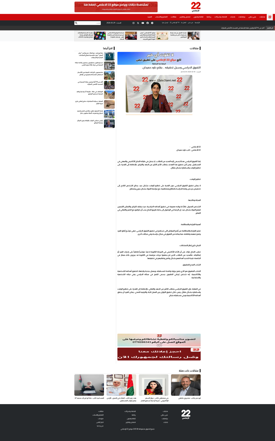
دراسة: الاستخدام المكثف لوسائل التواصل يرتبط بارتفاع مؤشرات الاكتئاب (116, 35)
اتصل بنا (183, 22)
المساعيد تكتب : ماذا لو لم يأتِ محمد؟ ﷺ (89, 398)
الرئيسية (197, 22)
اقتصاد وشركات (220, 17)
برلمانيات (241, 17)
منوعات (100, 418)
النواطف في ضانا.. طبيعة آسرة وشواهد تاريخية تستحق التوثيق (243, 28)
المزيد (149, 17)
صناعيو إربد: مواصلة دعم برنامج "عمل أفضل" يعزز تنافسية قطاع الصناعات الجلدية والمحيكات (90, 55)
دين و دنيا (100, 426)
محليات (262, 17)
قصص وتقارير (185, 17)
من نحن (190, 22)
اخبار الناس (99, 422)
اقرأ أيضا (108, 48)
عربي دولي (252, 17)
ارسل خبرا (165, 22)
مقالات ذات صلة (189, 370)
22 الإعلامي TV (174, 22)
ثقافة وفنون (198, 17)
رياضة (209, 17)
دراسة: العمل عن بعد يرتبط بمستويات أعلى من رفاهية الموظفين (84, 35)
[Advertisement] (159, 130)
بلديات (232, 17)
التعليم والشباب (161, 17)
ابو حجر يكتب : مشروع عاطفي (189, 398)
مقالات (173, 17)
